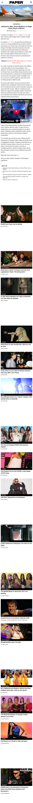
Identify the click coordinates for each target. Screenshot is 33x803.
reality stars (25, 35)
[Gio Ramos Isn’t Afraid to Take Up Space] (16, 730)
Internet (4, 495)
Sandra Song (12, 30)
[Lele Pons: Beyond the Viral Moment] (16, 486)
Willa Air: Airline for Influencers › (10, 179)
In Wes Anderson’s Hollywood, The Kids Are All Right (16, 544)
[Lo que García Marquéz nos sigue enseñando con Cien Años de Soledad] (16, 285)
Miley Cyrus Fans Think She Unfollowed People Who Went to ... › (17, 172)
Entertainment (5, 267)
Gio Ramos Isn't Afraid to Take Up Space (14, 741)
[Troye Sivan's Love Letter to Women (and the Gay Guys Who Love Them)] (16, 360)
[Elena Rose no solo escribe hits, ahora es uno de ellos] (16, 333)
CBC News (11, 42)
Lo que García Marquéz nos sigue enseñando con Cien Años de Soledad (15, 297)
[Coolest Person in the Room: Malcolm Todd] (16, 607)
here (18, 155)
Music (3, 221)
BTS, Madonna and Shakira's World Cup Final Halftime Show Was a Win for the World (16, 689)
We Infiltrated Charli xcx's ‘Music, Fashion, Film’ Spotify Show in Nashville (16, 398)
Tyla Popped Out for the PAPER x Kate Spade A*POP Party (15, 472)
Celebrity (4, 785)
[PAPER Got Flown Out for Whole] (16, 213)
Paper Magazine (5, 793)
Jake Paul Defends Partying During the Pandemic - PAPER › (17, 174)
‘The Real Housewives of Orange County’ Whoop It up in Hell (14, 715)
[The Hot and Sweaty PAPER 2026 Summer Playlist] (16, 434)
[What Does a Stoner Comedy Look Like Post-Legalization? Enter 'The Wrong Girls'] (16, 259)
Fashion (4, 468)
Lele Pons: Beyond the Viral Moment (13, 497)
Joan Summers (5, 595)
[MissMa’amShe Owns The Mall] (16, 631)
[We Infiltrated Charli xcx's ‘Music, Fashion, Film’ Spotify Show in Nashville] (16, 386)
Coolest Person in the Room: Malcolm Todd (15, 618)
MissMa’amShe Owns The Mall (11, 642)
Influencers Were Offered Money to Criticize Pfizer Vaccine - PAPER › (17, 168)
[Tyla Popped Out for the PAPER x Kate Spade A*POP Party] (16, 460)
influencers (16, 35)
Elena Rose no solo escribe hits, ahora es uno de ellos (16, 345)
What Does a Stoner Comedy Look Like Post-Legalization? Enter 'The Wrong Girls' (15, 271)
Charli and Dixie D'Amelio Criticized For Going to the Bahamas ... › (15, 177)
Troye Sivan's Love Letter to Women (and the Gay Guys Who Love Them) (15, 371)
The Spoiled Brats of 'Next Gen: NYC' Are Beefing (14, 592)
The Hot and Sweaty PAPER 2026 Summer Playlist (14, 446)
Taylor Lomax (5, 274)
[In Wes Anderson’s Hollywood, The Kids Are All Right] (16, 532)
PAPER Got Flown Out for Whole (11, 224)
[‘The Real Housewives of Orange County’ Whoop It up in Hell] (16, 703)
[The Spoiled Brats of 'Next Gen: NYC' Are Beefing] (16, 580)
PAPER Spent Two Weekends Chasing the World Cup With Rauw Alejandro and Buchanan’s (14, 789)
